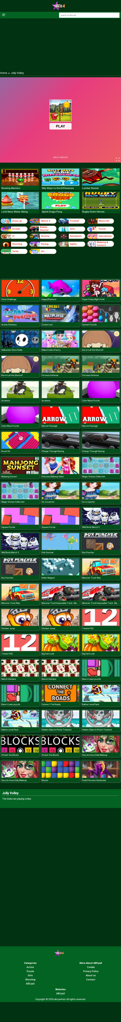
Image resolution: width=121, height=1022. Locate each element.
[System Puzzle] (101, 321)
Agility (73, 244)
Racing (44, 244)
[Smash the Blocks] (20, 751)
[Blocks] (60, 777)
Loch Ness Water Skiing (14, 211)
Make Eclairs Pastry (51, 350)
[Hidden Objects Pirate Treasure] (60, 726)
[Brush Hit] (20, 448)
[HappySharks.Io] (60, 296)
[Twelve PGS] (101, 625)
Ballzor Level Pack (90, 704)
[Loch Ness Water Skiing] (20, 208)
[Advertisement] (60, 42)
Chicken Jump (8, 628)
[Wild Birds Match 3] (101, 523)
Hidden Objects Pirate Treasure (57, 730)
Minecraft (104, 221)
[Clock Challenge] (20, 296)
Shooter (45, 236)
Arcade (16, 229)
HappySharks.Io (49, 299)
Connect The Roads (51, 704)
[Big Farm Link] (60, 650)
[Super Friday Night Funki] (101, 296)
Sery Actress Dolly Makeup (94, 755)
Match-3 (45, 221)
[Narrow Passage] (60, 422)
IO (13, 236)
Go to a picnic (48, 502)
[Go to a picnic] (60, 498)
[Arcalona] (20, 397)
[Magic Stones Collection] (101, 473)
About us (91, 975)
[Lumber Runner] (101, 184)
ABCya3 (30, 983)
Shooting (17, 244)
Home (3, 72)
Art (42, 251)
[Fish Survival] (60, 549)
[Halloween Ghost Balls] (20, 346)
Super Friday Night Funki (93, 299)
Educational (105, 236)
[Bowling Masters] (20, 184)
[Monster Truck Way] (101, 574)
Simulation (76, 236)
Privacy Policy (90, 971)
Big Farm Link (48, 654)
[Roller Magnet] (60, 574)
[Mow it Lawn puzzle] (101, 675)
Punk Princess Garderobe (94, 780)
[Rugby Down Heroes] (101, 208)
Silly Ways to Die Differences (58, 188)
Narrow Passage (49, 426)
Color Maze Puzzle (91, 400)
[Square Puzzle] (20, 523)
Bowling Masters (10, 188)
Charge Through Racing (53, 451)
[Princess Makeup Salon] (60, 473)
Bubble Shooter (44, 228)
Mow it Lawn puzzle (91, 679)
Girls (72, 229)
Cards (15, 251)
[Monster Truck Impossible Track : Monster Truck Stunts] (60, 599)
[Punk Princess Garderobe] (101, 777)
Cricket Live (47, 324)
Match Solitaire (8, 679)
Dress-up (17, 221)
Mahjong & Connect (102, 244)
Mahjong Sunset (9, 476)
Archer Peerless (9, 324)
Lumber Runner (90, 188)
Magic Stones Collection (93, 476)
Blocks (45, 780)
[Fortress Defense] (60, 372)
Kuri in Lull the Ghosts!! (92, 350)
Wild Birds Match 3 (91, 527)
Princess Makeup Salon (53, 476)
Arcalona (5, 400)
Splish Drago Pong (52, 211)
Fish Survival (47, 552)
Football (74, 221)
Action (30, 967)
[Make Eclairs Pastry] (60, 346)
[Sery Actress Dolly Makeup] (101, 751)
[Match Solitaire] (20, 675)
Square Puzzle (8, 527)
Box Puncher (88, 552)
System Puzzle (89, 324)
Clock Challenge (8, 299)
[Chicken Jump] (20, 625)
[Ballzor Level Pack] (101, 701)
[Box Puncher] (101, 549)
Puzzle (102, 229)
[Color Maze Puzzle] (101, 397)
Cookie (91, 967)
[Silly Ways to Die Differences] (60, 184)
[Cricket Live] (60, 321)
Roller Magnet (48, 578)
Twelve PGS (88, 628)
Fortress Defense (50, 375)
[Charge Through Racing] (60, 448)
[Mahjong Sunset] (20, 473)
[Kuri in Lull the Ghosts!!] (101, 346)
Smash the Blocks (10, 755)
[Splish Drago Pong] (60, 208)
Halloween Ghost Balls (11, 350)
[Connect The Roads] (60, 701)
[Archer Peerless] (20, 321)
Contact (90, 979)
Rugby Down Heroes (93, 211)
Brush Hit (5, 451)
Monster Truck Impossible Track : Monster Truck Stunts (68, 603)
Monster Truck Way (91, 578)
